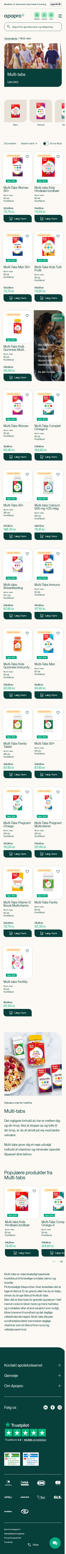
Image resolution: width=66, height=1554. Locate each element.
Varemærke (10, 38)
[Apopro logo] (14, 16)
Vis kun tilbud (56, 143)
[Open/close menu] (60, 16)
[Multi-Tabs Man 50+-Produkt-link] (17, 266)
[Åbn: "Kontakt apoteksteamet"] (33, 1365)
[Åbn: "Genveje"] (33, 1375)
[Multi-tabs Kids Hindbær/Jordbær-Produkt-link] (48, 186)
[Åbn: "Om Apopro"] (33, 1385)
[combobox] (33, 27)
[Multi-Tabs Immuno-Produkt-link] (48, 583)
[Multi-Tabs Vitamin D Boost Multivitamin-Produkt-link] (17, 901)
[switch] (46, 143)
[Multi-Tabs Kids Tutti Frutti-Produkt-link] (48, 266)
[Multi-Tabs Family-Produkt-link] (48, 901)
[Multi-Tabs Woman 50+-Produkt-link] (17, 186)
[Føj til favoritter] (27, 156)
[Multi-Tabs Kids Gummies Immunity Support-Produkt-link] (17, 663)
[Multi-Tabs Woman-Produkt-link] (17, 425)
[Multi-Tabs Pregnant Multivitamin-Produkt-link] (48, 822)
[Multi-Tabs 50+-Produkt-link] (17, 504)
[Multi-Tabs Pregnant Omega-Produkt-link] (17, 822)
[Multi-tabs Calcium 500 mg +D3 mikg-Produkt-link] (48, 504)
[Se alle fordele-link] (49, 345)
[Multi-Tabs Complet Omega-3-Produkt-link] (48, 425)
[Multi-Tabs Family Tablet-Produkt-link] (17, 742)
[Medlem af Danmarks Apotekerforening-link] (56, 4)
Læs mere (12, 81)
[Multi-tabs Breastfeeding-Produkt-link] (17, 583)
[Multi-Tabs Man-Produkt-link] (48, 663)
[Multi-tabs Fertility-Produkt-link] (17, 980)
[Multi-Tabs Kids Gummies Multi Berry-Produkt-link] (17, 345)
